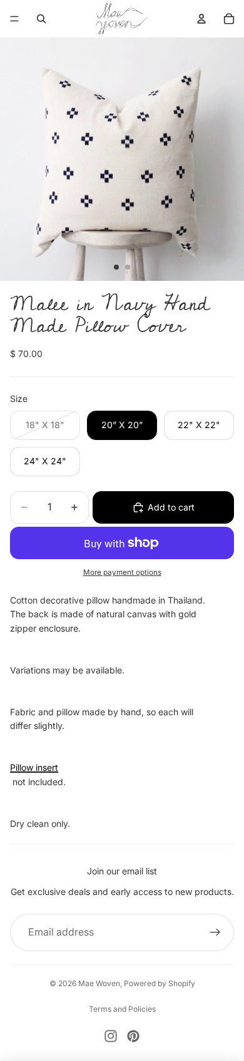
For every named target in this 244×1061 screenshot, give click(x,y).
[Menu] (14, 18)
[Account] (201, 18)
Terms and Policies (122, 1009)
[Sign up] (215, 932)
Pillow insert (34, 767)
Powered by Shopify (159, 983)
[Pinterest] (133, 1036)
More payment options (122, 572)
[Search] (41, 18)
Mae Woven (99, 983)
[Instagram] (110, 1036)
